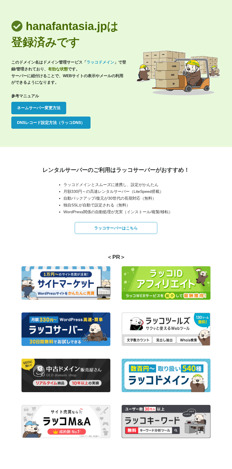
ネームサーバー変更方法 (39, 107)
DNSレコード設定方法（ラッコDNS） (51, 122)
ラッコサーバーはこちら (116, 228)
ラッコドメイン (100, 62)
